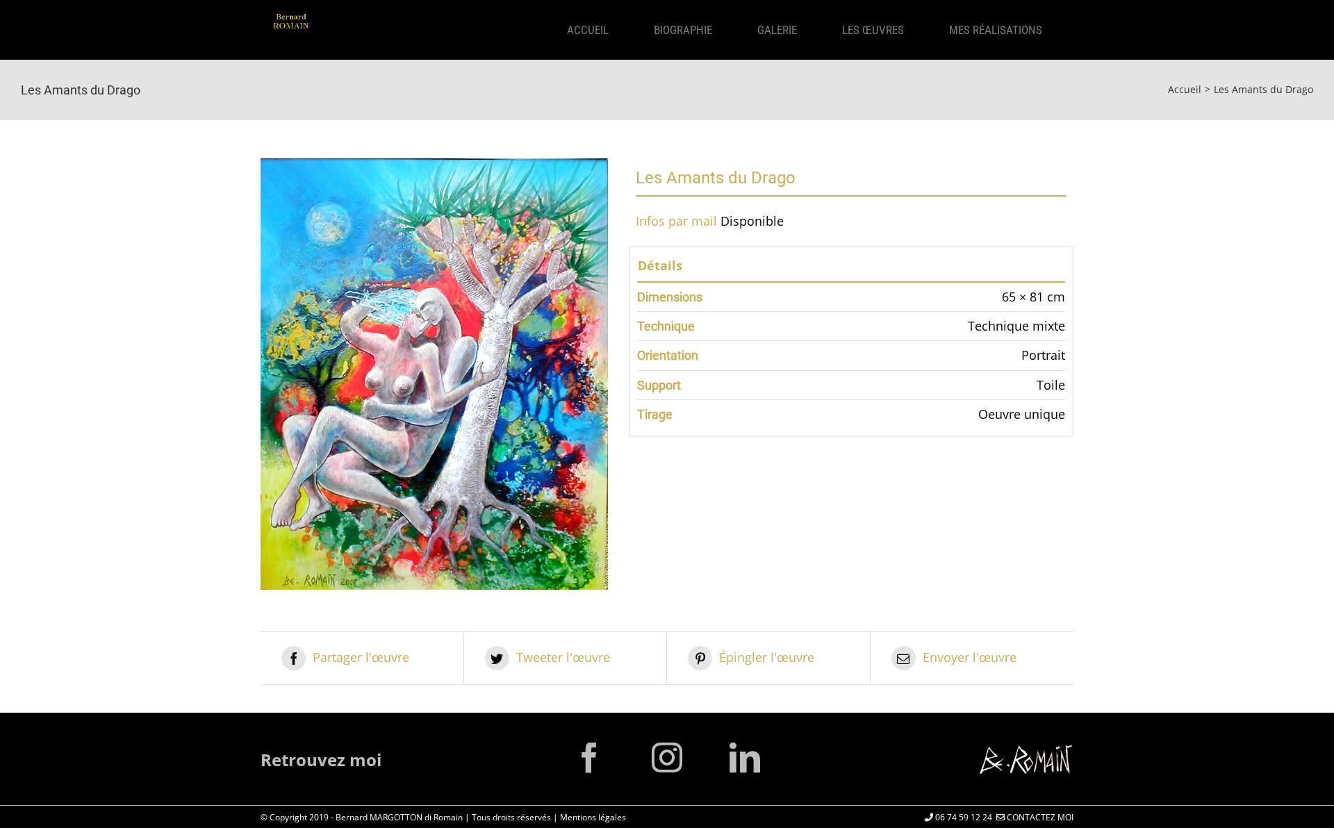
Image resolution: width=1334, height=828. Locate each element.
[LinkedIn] (744, 758)
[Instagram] (667, 758)
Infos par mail (676, 221)
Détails (660, 265)
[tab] (851, 268)
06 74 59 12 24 (962, 817)
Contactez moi (1039, 817)
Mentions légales (593, 817)
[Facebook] (589, 758)
